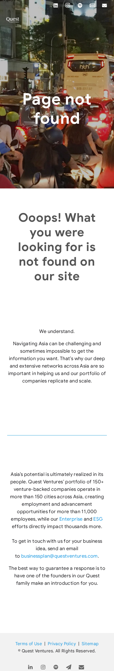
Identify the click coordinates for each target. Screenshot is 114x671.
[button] (107, 20)
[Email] (104, 5)
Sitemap (90, 644)
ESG (98, 519)
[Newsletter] (92, 5)
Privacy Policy (62, 644)
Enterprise (71, 519)
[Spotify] (80, 5)
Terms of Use (28, 644)
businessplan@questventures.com (59, 556)
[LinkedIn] (55, 5)
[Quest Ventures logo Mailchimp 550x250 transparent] (13, 20)
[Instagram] (68, 5)
